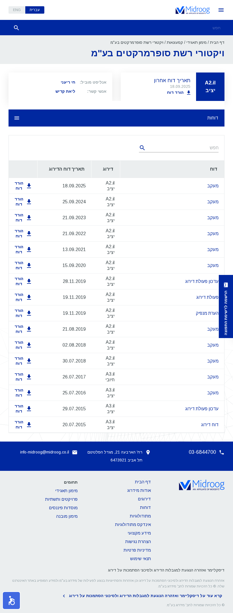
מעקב (213, 185)
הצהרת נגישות (138, 541)
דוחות (212, 117)
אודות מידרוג (139, 490)
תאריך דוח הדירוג (66, 169)
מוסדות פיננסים (63, 507)
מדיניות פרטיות (137, 550)
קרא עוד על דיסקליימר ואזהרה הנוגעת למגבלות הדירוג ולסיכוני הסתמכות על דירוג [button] (145, 595)
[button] (11, 600)
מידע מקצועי (139, 533)
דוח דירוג (210, 424)
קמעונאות (175, 42)
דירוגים (144, 498)
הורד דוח (175, 92)
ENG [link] (17, 10)
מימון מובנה (67, 516)
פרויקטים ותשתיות (61, 499)
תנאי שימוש (140, 558)
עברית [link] (35, 10)
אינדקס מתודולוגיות (133, 524)
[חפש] (16, 28)
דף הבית (217, 42)
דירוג (108, 169)
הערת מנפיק (207, 313)
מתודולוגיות (140, 515)
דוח (213, 169)
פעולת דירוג (207, 297)
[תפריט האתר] (221, 10)
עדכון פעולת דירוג (202, 281)
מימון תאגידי (196, 42)
